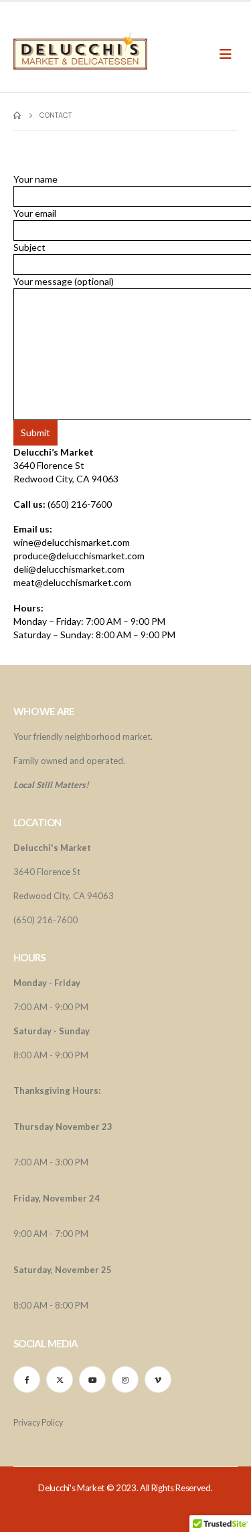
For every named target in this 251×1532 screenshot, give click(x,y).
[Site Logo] (80, 50)
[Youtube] (92, 1379)
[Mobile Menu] (230, 54)
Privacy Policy (38, 1423)
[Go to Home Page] (17, 115)
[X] (59, 1379)
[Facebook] (26, 1379)
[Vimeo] (158, 1379)
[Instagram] (125, 1379)
